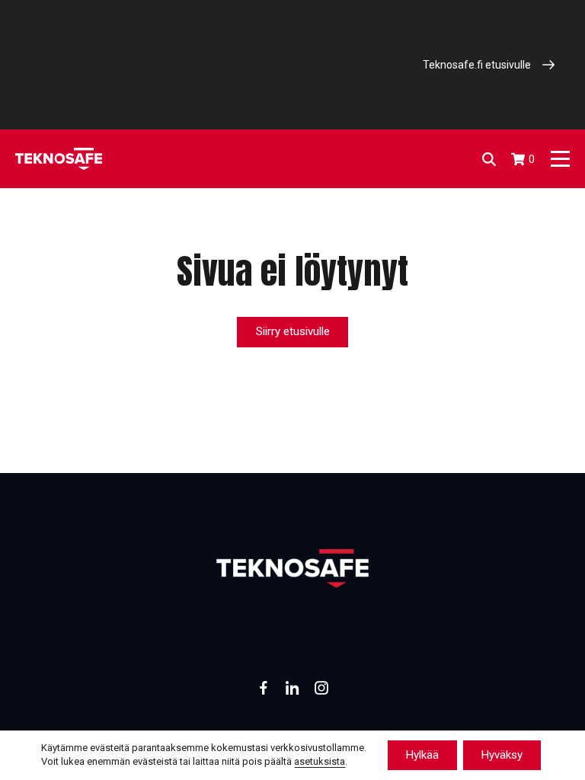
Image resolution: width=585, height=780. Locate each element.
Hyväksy (502, 755)
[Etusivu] (58, 159)
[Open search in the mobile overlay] (489, 159)
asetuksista (319, 762)
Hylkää (422, 755)
